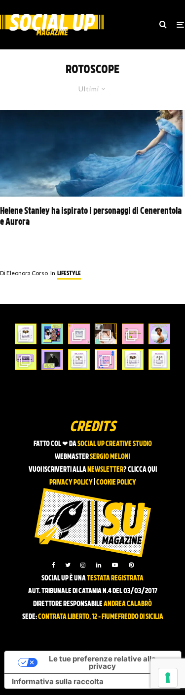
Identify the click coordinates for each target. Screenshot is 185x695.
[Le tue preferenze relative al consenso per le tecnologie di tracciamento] (167, 677)
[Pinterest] (131, 565)
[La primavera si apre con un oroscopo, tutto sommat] (79, 359)
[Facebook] (53, 565)
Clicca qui (142, 470)
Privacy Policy (71, 483)
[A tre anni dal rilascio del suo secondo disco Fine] (159, 334)
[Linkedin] (98, 565)
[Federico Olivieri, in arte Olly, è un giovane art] (105, 334)
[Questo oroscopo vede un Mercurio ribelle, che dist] (26, 334)
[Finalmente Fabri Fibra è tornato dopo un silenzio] (52, 359)
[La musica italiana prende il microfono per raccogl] (79, 334)
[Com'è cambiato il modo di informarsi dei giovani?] (26, 359)
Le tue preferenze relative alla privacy (102, 662)
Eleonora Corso (24, 273)
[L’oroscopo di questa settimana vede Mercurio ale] (159, 359)
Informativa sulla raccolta (58, 681)
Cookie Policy (116, 483)
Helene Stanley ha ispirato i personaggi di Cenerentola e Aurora (91, 217)
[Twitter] (67, 565)
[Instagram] (82, 565)
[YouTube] (115, 565)
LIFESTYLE (69, 274)
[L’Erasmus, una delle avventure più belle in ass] (133, 334)
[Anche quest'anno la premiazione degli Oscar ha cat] (105, 359)
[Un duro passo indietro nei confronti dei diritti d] (52, 334)
